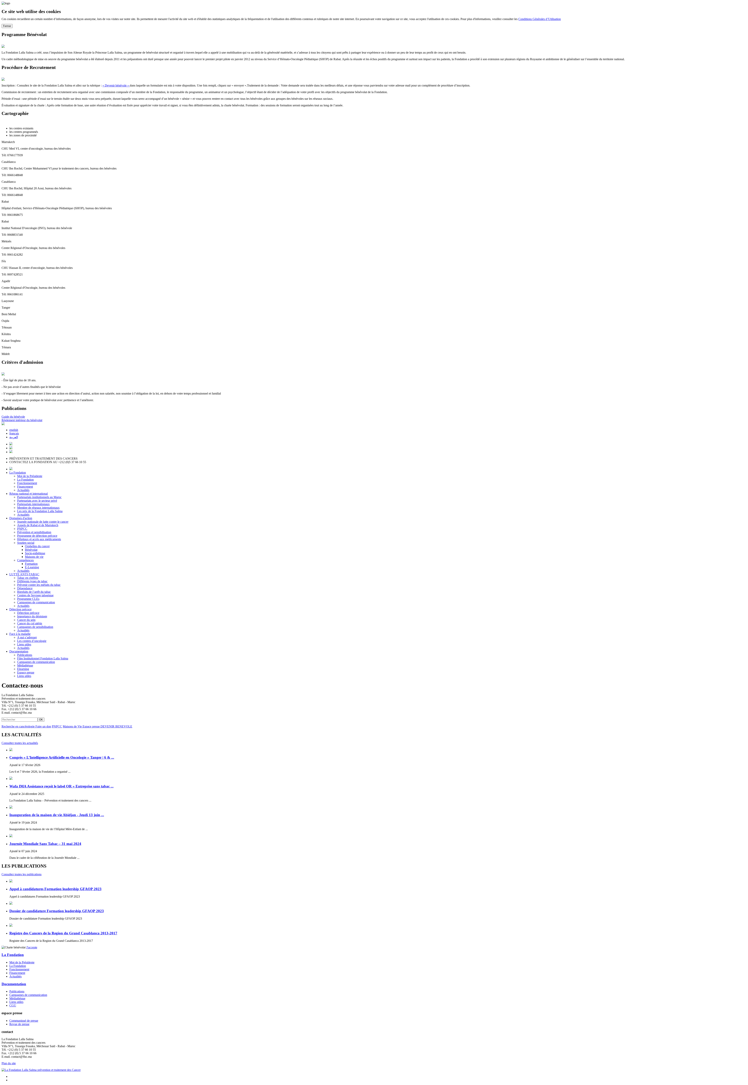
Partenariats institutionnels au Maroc (39, 497)
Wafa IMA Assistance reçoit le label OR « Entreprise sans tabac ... (61, 786)
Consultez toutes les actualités (20, 743)
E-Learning (32, 567)
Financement (25, 486)
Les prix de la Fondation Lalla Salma (40, 511)
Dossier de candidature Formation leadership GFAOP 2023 (56, 911)
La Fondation (17, 472)
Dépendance (25, 588)
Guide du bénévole (13, 416)
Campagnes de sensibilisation (35, 627)
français (14, 433)
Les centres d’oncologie (31, 641)
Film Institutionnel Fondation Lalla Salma (42, 658)
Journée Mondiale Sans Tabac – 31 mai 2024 (45, 844)
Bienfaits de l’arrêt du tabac (34, 591)
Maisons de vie (34, 556)
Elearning (23, 669)
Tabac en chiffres (27, 577)
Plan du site (9, 1063)
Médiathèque (25, 665)
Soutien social (25, 542)
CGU (12, 1005)
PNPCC (22, 528)
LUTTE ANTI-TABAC (24, 574)
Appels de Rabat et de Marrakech (37, 525)
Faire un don (43, 726)
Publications (24, 655)
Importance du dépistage (32, 616)
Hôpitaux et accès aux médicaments (39, 539)
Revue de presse (19, 1024)
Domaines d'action (20, 518)
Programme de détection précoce (37, 535)
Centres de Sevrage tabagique (35, 595)
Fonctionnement (27, 483)
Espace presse (25, 672)
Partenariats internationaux (33, 504)
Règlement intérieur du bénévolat (22, 420)
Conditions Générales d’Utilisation (539, 19)
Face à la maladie (20, 634)
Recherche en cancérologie (18, 726)
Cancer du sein (26, 620)
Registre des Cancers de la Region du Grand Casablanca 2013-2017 (63, 933)
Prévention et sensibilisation (34, 532)
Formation (31, 563)
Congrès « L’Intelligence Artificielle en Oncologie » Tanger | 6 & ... (61, 757)
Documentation (18, 651)
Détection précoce (20, 609)
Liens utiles (24, 644)
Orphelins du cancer (37, 546)
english (13, 430)
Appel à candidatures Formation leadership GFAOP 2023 (55, 889)
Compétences (25, 560)
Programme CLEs (28, 598)
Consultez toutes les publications (21, 874)
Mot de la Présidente (29, 476)
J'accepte (31, 947)
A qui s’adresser (27, 637)
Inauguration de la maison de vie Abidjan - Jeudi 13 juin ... (56, 815)
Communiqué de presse (23, 1020)
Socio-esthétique (35, 553)
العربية (13, 437)
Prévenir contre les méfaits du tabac (39, 584)
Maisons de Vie (73, 726)
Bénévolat (31, 549)
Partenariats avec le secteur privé (37, 500)
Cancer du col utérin (29, 623)
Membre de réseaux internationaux (38, 507)
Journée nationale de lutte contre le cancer (42, 521)
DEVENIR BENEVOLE (116, 726)
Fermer (7, 26)
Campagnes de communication (36, 602)
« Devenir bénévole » (116, 85)
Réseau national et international (28, 493)
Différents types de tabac (32, 581)
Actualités (23, 490)
